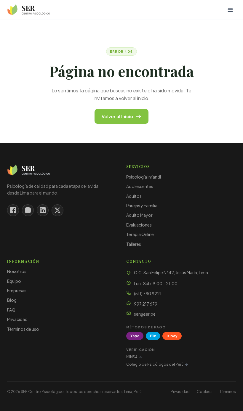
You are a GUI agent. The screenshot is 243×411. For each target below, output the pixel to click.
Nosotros (16, 271)
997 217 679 (145, 303)
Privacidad (17, 319)
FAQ (11, 309)
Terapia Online (140, 234)
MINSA (134, 357)
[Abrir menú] (230, 9)
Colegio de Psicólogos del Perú (157, 364)
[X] (57, 210)
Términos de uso (23, 329)
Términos (228, 391)
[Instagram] (28, 210)
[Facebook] (13, 210)
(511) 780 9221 (148, 293)
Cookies (204, 391)
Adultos (134, 196)
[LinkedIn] (43, 210)
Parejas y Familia (141, 205)
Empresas (16, 290)
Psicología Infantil (143, 176)
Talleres (133, 244)
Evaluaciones (139, 224)
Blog (12, 300)
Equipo (14, 281)
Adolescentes (139, 186)
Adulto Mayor (139, 215)
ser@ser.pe (145, 314)
